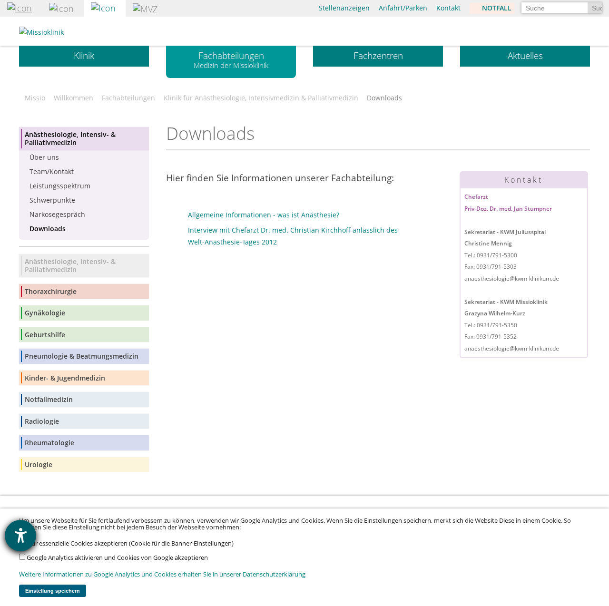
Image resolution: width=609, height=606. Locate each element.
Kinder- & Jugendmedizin (65, 377)
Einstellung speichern (52, 591)
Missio (35, 98)
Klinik (84, 55)
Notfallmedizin (49, 399)
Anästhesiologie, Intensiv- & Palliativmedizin (70, 138)
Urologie (38, 464)
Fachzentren (378, 55)
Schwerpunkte (52, 200)
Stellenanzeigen (344, 7)
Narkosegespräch (57, 214)
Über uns (44, 157)
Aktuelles (525, 55)
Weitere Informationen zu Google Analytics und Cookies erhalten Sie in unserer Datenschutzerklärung (162, 574)
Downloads (47, 228)
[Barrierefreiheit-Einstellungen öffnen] (20, 535)
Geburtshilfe (45, 334)
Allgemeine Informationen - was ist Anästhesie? (263, 214)
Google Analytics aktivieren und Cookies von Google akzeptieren (116, 558)
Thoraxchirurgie (51, 291)
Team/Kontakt (51, 171)
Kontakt (448, 7)
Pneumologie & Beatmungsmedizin (81, 356)
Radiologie (42, 421)
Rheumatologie (49, 442)
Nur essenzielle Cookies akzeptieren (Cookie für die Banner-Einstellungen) (129, 543)
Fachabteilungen (231, 59)
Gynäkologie (45, 312)
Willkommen (73, 98)
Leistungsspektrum (59, 185)
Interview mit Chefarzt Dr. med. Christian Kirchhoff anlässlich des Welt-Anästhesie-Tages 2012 (293, 235)
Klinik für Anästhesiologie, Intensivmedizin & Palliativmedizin (261, 98)
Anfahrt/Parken (403, 7)
